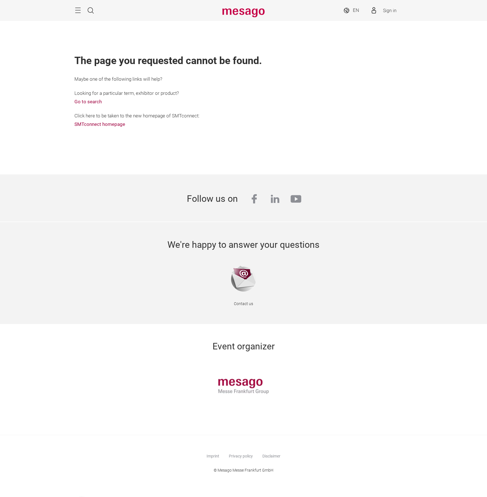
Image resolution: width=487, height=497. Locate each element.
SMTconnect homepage (99, 124)
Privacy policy (241, 456)
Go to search (88, 101)
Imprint (213, 456)
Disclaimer (271, 456)
